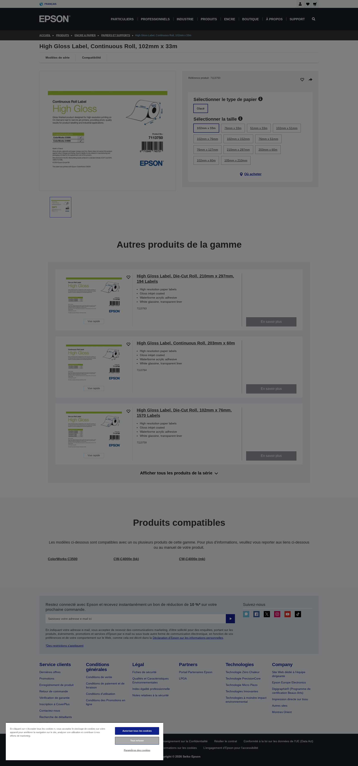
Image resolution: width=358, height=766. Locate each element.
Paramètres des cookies (137, 750)
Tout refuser (137, 740)
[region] (84, 741)
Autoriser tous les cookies (137, 731)
